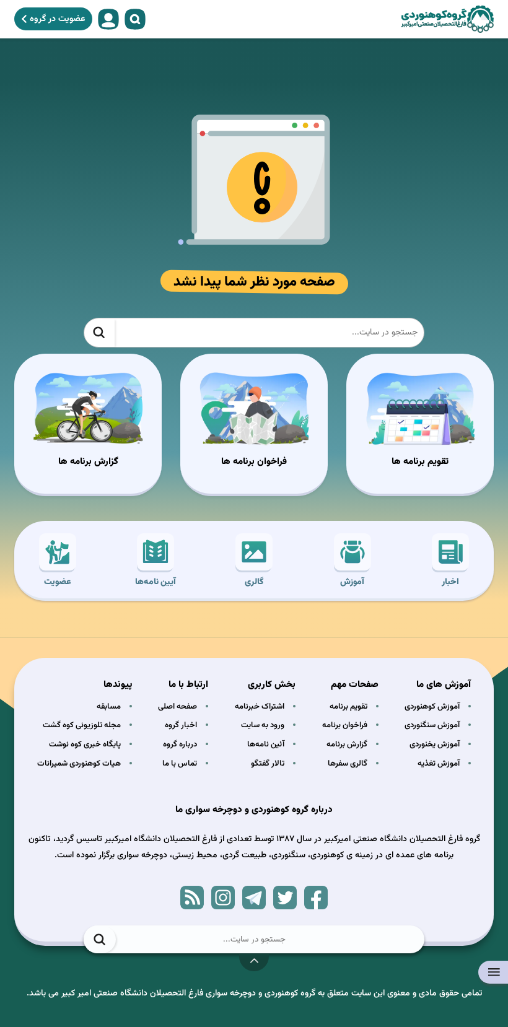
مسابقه (109, 707)
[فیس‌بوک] (316, 897)
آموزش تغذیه (439, 764)
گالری (254, 582)
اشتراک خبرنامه (259, 707)
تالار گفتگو (267, 764)
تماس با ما (179, 764)
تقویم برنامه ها (420, 462)
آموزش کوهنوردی (432, 707)
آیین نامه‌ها (155, 582)
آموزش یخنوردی (434, 744)
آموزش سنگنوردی (432, 725)
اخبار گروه (181, 725)
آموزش (352, 582)
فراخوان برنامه (344, 725)
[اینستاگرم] (223, 897)
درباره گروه (180, 744)
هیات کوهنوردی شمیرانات (79, 764)
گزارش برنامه (346, 744)
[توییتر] (285, 897)
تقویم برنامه (348, 707)
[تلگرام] (254, 897)
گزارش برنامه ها (88, 462)
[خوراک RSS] (192, 897)
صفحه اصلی (177, 707)
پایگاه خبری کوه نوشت (85, 744)
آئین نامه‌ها (265, 744)
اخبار (450, 582)
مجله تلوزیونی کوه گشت (82, 725)
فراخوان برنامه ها (254, 462)
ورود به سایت (262, 725)
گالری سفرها (347, 764)
